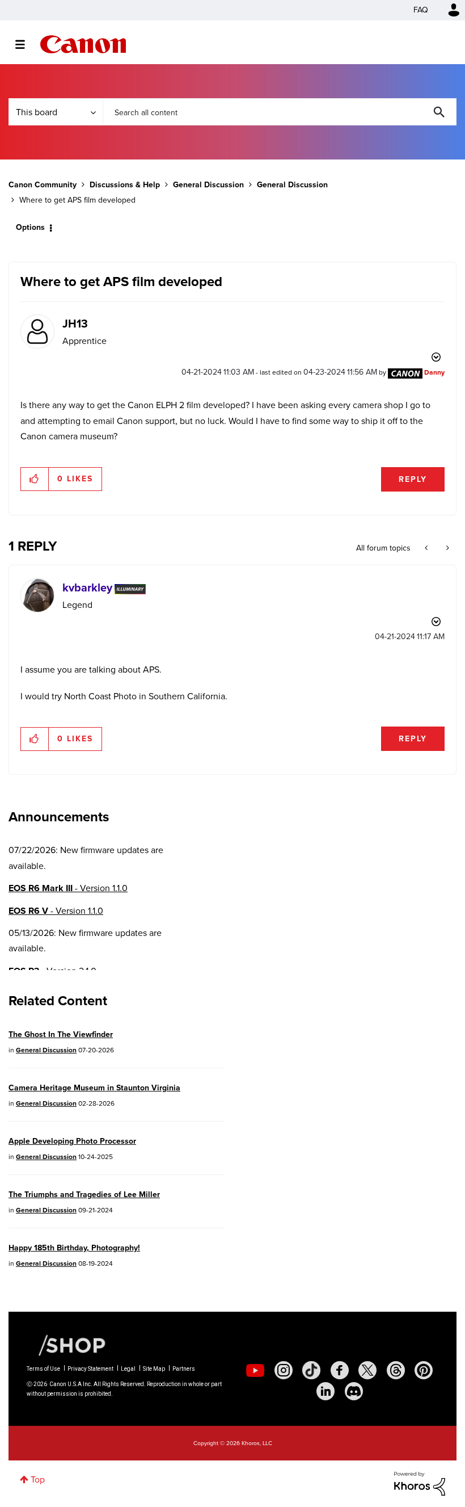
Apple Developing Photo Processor (72, 1141)
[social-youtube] (255, 1370)
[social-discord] (354, 1391)
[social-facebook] (340, 1370)
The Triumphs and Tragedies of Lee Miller (84, 1194)
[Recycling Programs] (427, 548)
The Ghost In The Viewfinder (61, 1034)
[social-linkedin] (325, 1391)
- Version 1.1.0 (68, 888)
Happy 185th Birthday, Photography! (74, 1248)
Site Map (154, 1369)
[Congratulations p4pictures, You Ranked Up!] (446, 548)
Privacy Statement (90, 1369)
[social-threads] (396, 1370)
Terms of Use (43, 1369)
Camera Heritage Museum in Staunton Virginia (94, 1088)
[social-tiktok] (311, 1370)
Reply (413, 479)
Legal (128, 1369)
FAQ (420, 10)
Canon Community (83, 44)
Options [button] (30, 227)
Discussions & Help (125, 185)
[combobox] (279, 111)
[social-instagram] (283, 1370)
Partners (183, 1369)
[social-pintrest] (424, 1370)
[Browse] (25, 44)
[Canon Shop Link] (66, 1345)
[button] (35, 479)
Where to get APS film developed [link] (77, 200)
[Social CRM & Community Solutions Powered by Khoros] (419, 1482)
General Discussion (208, 185)
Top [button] (38, 1479)
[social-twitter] (367, 1370)
